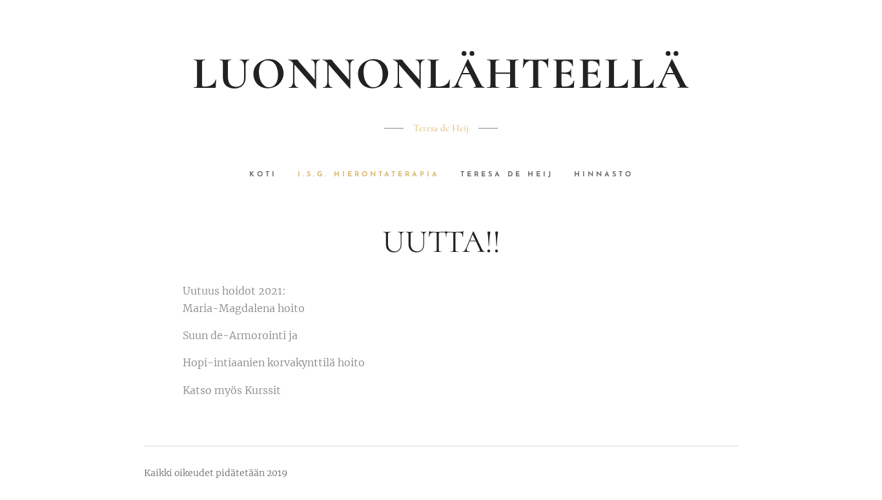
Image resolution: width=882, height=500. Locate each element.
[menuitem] (268, 175)
